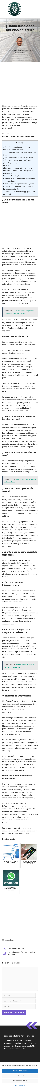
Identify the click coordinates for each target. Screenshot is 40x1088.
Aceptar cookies (20, 1071)
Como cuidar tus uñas (16, 949)
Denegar (20, 1076)
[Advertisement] (20, 82)
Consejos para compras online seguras (18, 184)
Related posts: (11, 181)
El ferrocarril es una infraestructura (17, 168)
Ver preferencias (20, 1081)
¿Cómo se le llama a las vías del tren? (18, 158)
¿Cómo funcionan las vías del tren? (17, 147)
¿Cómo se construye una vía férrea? (17, 160)
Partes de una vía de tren (13, 150)
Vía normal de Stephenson (13, 176)
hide (24, 143)
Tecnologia (9, 940)
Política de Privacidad (20, 1085)
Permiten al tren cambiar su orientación (19, 178)
